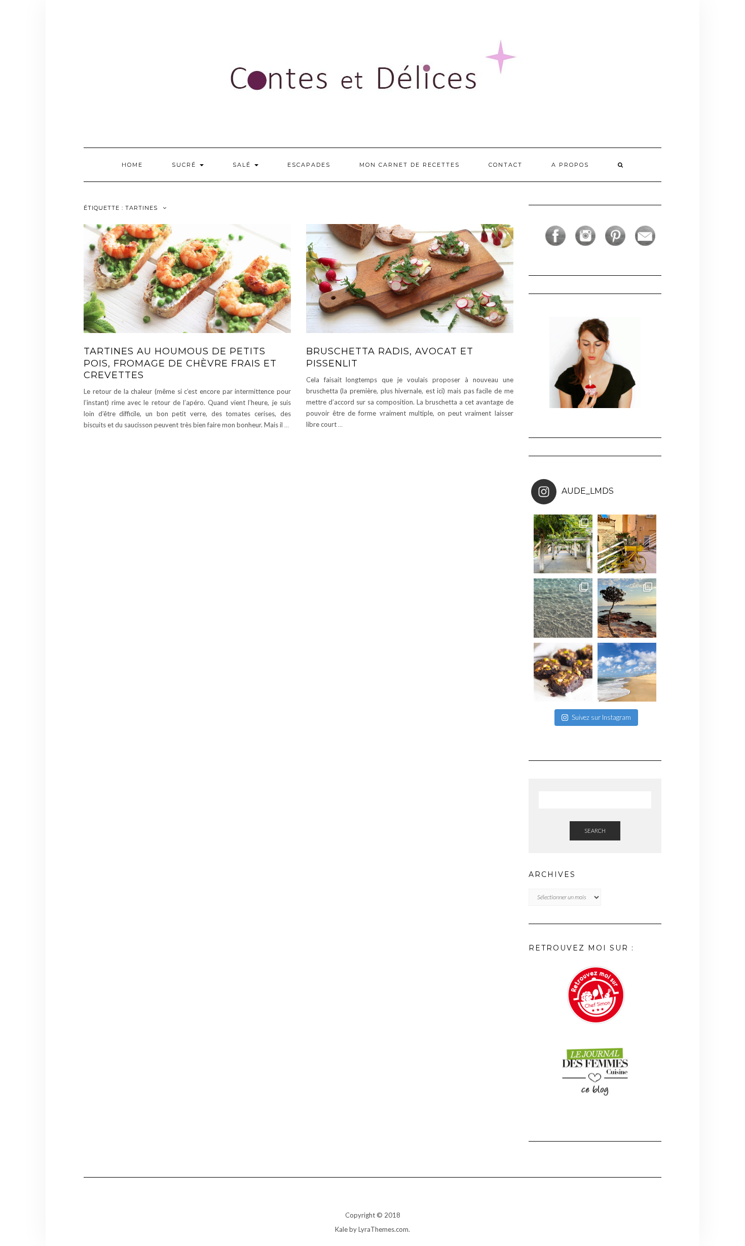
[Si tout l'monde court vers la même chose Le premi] (627, 544)
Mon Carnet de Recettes (409, 164)
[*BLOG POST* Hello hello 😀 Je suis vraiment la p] (563, 672)
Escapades (308, 164)
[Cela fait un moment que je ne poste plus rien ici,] (627, 607)
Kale (341, 1229)
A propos (570, 164)
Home (132, 164)
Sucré (185, 164)
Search (595, 830)
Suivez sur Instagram (601, 717)
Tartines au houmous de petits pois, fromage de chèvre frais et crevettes (180, 363)
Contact (506, 164)
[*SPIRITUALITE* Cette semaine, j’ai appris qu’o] (627, 672)
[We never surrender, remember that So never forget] (563, 544)
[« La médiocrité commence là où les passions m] (563, 607)
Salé (243, 164)
